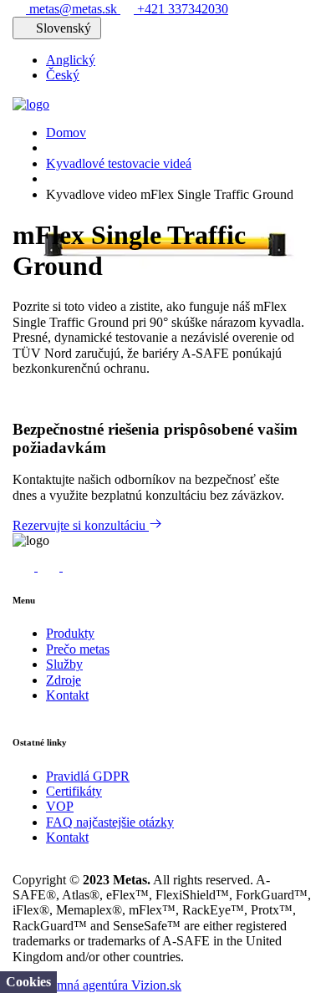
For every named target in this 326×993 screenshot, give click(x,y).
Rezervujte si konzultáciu (81, 525)
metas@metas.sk (73, 9)
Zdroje (63, 680)
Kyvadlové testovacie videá (118, 163)
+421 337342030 (181, 9)
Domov (66, 132)
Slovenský (63, 28)
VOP (60, 806)
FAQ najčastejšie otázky (110, 822)
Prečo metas (78, 649)
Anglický (70, 60)
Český (62, 75)
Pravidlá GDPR (88, 776)
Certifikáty (74, 791)
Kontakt (67, 695)
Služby (64, 664)
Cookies (28, 982)
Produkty (70, 633)
